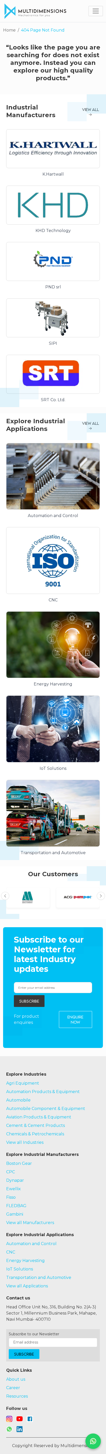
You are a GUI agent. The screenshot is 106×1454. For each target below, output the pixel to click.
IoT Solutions (19, 1269)
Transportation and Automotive (38, 1277)
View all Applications (27, 1286)
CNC (10, 1252)
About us (15, 1379)
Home (9, 30)
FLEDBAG (16, 1205)
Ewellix (13, 1188)
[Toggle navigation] (96, 11)
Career (13, 1387)
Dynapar (15, 1180)
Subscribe (29, 1001)
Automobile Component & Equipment (45, 1108)
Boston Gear (19, 1163)
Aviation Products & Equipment (38, 1117)
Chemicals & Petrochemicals (35, 1134)
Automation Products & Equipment (43, 1091)
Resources (17, 1396)
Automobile (18, 1100)
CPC (10, 1171)
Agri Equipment (22, 1083)
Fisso (11, 1197)
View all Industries (24, 1142)
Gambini (14, 1214)
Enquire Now (75, 1019)
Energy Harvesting (25, 1260)
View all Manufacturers (30, 1222)
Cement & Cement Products (35, 1125)
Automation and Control (31, 1243)
